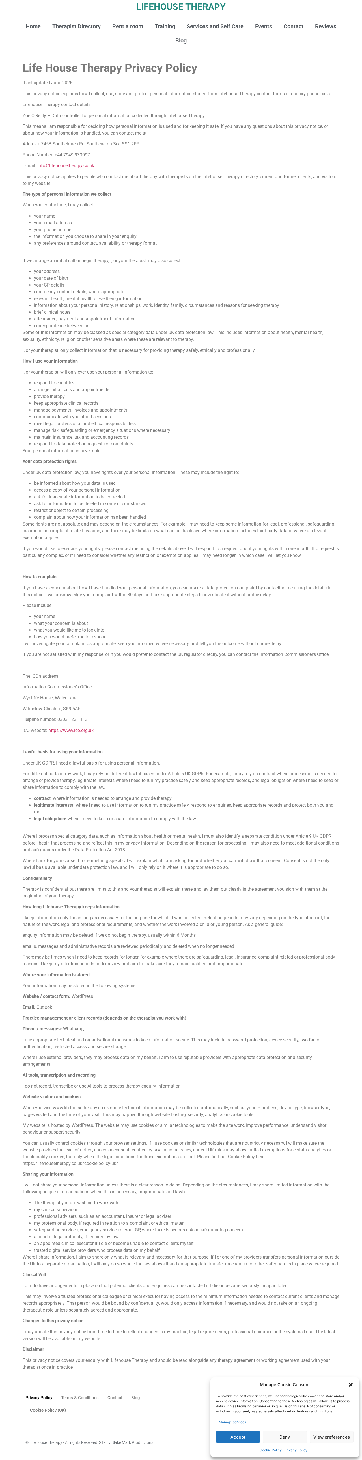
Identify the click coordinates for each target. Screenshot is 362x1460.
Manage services (232, 1422)
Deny (284, 1437)
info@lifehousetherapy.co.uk (65, 165)
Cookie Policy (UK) (48, 1410)
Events (263, 26)
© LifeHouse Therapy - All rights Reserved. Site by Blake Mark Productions (89, 1442)
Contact (293, 26)
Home (33, 26)
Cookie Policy (271, 1450)
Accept (237, 1437)
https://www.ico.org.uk (71, 730)
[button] (351, 1385)
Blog (181, 40)
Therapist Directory (76, 26)
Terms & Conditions (80, 1397)
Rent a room (127, 26)
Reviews (325, 26)
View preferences (331, 1437)
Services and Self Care (215, 26)
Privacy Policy (296, 1450)
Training (165, 26)
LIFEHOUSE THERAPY (181, 6)
